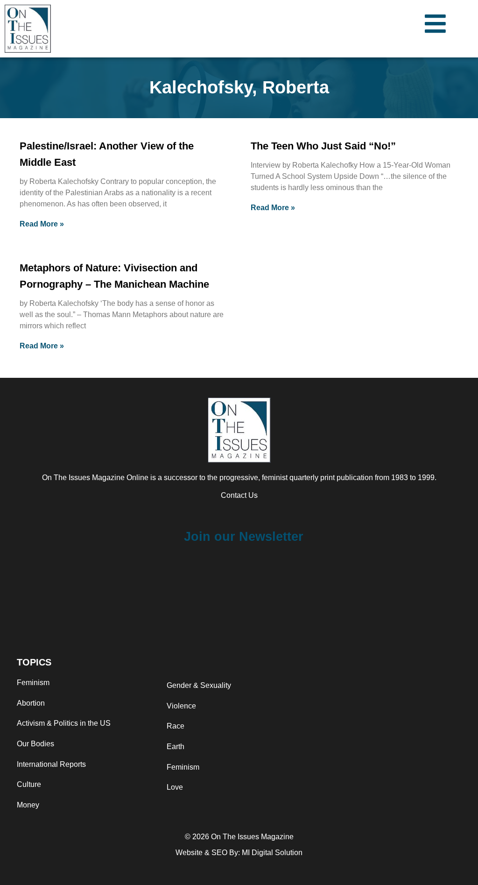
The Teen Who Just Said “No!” (323, 146)
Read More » (42, 224)
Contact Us (239, 495)
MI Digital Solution (272, 853)
